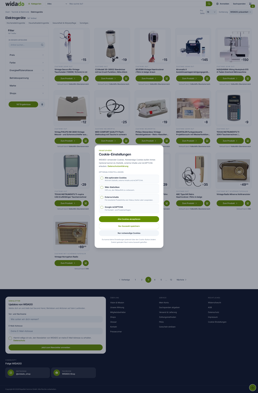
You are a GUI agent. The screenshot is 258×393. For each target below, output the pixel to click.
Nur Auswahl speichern (129, 226)
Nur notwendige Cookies (129, 233)
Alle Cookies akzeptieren (129, 219)
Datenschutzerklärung (118, 166)
